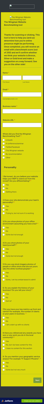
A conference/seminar (15, 143)
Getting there (11, 192)
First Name (6, 82)
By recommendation (14, 154)
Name (6, 73)
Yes (7, 185)
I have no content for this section (19, 348)
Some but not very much (15, 370)
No (7, 188)
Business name (10, 106)
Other (8, 157)
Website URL (9, 120)
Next (37, 380)
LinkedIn (9, 140)
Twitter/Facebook (13, 147)
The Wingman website (15, 150)
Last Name (26, 82)
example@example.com (10, 99)
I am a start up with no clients (17, 325)
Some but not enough (14, 235)
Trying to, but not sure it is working (20, 213)
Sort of (8, 301)
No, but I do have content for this (19, 345)
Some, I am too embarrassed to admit (21, 280)
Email (6, 89)
